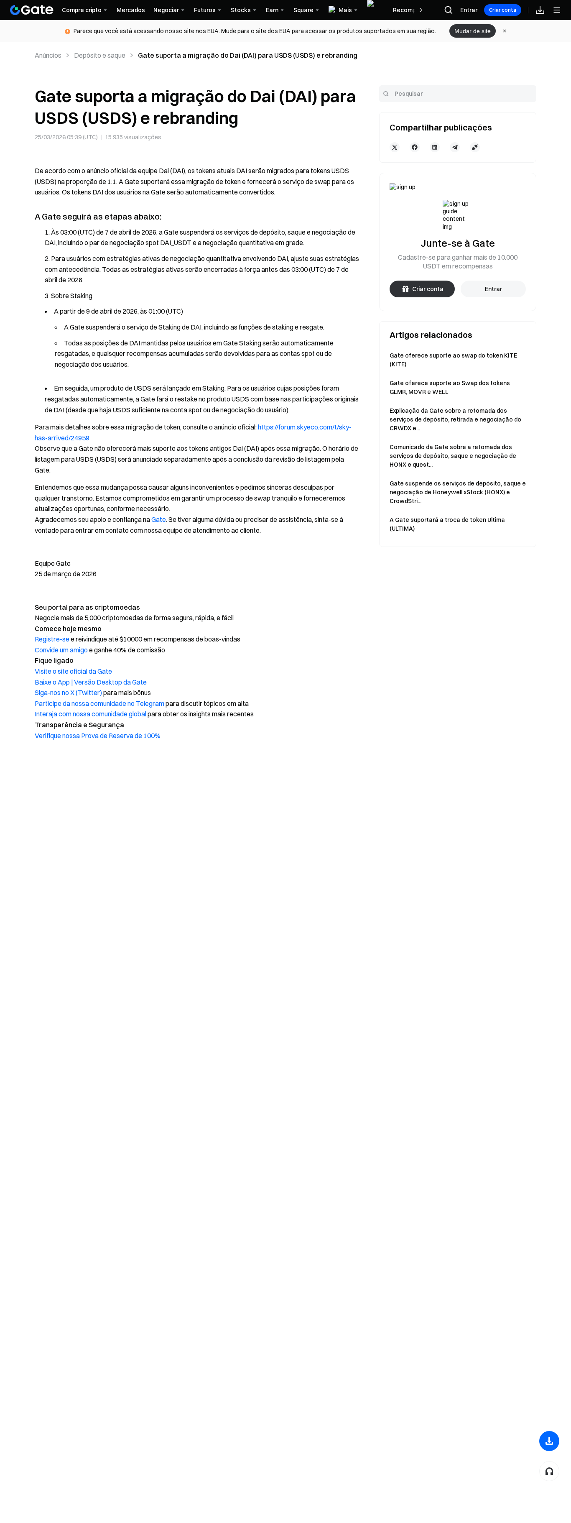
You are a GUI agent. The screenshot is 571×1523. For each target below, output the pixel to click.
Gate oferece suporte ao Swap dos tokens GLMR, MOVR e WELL (450, 387)
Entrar (468, 10)
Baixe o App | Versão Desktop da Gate (91, 682)
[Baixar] (549, 1441)
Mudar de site (472, 31)
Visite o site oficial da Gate (73, 671)
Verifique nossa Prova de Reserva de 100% (98, 735)
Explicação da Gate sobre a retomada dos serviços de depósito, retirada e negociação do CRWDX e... (455, 419)
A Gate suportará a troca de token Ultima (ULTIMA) (447, 524)
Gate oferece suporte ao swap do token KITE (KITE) (453, 360)
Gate (158, 519)
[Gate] (32, 10)
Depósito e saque (99, 55)
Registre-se (52, 639)
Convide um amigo (61, 650)
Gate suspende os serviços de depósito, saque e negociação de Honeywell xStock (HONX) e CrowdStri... (458, 492)
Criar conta (502, 10)
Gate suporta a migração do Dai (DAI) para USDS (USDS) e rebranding (247, 55)
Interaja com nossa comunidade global (90, 714)
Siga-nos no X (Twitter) (68, 692)
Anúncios (48, 55)
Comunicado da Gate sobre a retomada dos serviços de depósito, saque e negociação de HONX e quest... (453, 455)
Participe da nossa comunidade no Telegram (99, 703)
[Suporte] (549, 1471)
